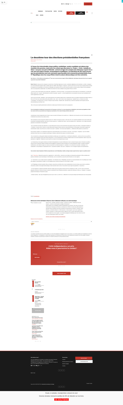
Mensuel (35, 254)
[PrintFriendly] (78, 4)
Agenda (41, 15)
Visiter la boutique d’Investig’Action (58, 216)
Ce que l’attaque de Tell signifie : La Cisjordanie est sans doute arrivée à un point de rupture (37, 336)
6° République (35, 155)
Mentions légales (65, 363)
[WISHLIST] (86, 13)
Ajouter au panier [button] (33, 285)
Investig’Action (36, 196)
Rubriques (40, 11)
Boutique (34, 279)
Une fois (35, 252)
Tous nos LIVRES (38, 310)
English (91, 383)
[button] (61, 273)
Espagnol (88, 383)
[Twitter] (77, 4)
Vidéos (55, 11)
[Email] (80, 4)
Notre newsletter (80, 13)
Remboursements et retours (67, 361)
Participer (37, 257)
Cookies (63, 365)
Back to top (33, 372)
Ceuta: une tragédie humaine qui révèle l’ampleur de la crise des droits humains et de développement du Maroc (37, 322)
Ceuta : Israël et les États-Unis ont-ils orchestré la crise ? (37, 332)
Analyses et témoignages (35, 231)
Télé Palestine (48, 11)
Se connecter (88, 3)
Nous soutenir (71, 13)
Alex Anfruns (39, 59)
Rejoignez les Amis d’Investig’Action (37, 218)
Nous (37, 15)
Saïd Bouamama (38, 286)
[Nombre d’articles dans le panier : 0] (89, 13)
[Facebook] (75, 4)
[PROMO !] (32, 296)
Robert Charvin (34, 59)
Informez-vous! (49, 216)
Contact (63, 359)
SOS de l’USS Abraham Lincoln (37, 317)
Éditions (60, 11)
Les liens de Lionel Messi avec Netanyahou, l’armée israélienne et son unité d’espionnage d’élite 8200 (37, 327)
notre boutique (72, 200)
